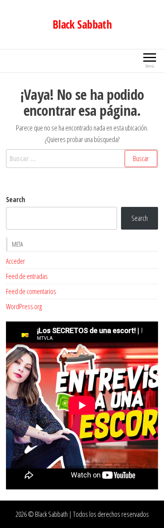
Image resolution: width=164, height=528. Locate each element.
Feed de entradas (27, 276)
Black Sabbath (82, 24)
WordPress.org (24, 306)
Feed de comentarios (31, 291)
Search (15, 199)
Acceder (15, 261)
